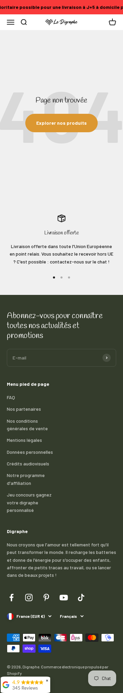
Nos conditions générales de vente (27, 424)
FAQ (11, 397)
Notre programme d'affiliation (26, 479)
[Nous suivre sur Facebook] (11, 597)
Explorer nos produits (61, 123)
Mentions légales (24, 440)
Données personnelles (30, 452)
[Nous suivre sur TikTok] (81, 597)
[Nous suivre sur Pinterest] (46, 597)
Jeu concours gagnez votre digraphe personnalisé (29, 502)
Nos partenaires (24, 409)
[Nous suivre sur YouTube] (63, 597)
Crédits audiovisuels (28, 463)
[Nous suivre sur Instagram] (28, 597)
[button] (112, 22)
